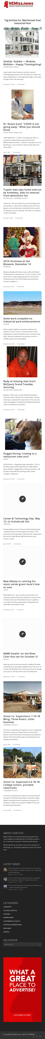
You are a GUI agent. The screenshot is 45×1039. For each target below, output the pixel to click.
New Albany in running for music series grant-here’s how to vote (21, 584)
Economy (6, 324)
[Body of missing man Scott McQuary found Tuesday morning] (22, 362)
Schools (6, 659)
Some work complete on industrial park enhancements (21, 320)
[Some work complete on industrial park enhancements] (22, 303)
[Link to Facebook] (36, 1036)
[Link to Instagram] (40, 1036)
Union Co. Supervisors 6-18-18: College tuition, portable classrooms (21, 784)
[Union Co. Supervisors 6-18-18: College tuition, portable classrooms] (22, 762)
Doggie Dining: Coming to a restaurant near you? (20, 455)
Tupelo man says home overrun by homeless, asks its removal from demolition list (22, 192)
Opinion (15, 67)
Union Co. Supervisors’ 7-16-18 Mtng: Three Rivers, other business (21, 719)
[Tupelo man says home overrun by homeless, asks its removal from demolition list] (22, 170)
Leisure (5, 459)
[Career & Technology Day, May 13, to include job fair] (22, 499)
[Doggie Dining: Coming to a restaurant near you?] (22, 434)
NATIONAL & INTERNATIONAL (12, 925)
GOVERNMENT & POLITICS (11, 921)
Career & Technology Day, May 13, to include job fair (21, 520)
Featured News (8, 67)
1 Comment (19, 610)
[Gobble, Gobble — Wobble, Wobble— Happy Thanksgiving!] (22, 42)
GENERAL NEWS (8, 917)
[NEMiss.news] (18, 4)
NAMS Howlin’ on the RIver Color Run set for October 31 (20, 655)
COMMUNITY (7, 907)
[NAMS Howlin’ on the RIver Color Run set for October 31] (22, 634)
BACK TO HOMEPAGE (28, 1034)
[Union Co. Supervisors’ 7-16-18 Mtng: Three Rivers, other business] (22, 696)
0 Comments (20, 84)
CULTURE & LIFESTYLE (10, 910)
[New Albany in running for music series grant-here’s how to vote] (22, 562)
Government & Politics (20, 198)
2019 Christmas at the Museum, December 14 (17, 263)
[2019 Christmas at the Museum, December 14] (22, 242)
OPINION (6, 932)
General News (17, 132)
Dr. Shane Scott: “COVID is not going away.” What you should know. (21, 127)
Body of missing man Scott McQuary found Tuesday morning (19, 384)
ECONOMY (6, 914)
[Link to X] (33, 1036)
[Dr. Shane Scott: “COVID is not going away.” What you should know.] (22, 104)
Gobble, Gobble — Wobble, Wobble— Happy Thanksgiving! (22, 63)
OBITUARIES (7, 928)
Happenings (7, 267)
